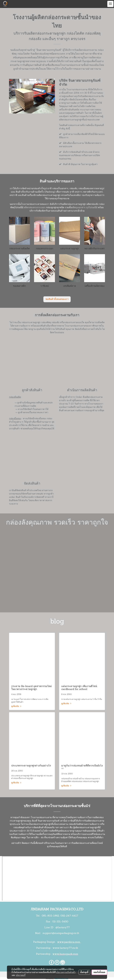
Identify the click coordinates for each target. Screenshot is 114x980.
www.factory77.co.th (65, 948)
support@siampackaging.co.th (61, 933)
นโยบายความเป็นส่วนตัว (65, 972)
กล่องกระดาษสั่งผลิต (19, 249)
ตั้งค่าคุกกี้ (84, 972)
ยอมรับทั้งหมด (99, 972)
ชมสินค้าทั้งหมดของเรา (57, 299)
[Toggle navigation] (110, 4)
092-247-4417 (69, 916)
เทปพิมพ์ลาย (69, 286)
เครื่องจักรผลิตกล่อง (94, 286)
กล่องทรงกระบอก (44, 249)
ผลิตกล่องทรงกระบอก (34, 207)
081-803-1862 (50, 916)
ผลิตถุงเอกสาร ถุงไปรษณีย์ (84, 207)
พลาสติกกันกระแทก (95, 249)
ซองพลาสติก (19, 286)
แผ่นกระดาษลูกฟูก (69, 249)
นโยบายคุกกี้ (20, 975)
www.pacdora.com (69, 942)
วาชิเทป (44, 286)
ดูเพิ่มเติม (15, 706)
